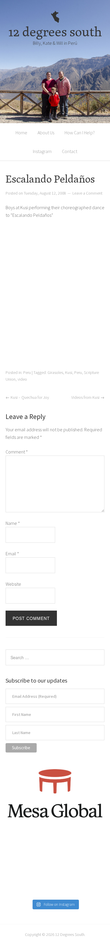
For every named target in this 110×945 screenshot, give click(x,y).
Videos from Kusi (87, 397)
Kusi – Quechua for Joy (27, 397)
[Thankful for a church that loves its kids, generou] (55, 845)
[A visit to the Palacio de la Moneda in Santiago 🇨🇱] (88, 845)
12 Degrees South (69, 934)
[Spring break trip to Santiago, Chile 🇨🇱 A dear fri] (21, 865)
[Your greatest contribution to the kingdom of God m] (55, 886)
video (22, 379)
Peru (27, 372)
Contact (69, 151)
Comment (17, 452)
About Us (46, 132)
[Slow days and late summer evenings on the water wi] (88, 865)
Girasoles (55, 372)
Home (21, 132)
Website (13, 584)
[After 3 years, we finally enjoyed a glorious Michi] (21, 886)
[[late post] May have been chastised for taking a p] (21, 845)
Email (12, 553)
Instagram (42, 151)
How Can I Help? (80, 132)
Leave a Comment (87, 193)
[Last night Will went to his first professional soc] (88, 886)
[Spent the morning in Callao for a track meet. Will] (55, 865)
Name (13, 523)
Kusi (68, 372)
